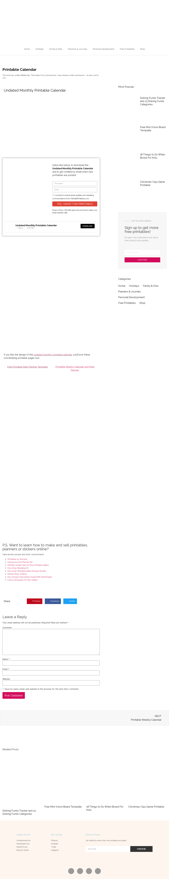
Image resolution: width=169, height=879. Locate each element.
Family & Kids (55, 49)
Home (27, 49)
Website (6, 679)
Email (5, 669)
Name (6, 659)
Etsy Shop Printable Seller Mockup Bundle (26, 571)
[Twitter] (89, 871)
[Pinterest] (71, 871)
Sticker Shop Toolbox (17, 574)
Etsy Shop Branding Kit (17, 568)
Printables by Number (17, 559)
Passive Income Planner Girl (20, 562)
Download (88, 226)
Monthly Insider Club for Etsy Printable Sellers (28, 565)
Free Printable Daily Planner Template (27, 366)
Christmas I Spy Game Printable (146, 806)
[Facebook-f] (80, 871)
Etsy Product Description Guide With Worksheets (29, 577)
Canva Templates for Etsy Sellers (22, 580)
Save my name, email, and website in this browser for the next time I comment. (42, 689)
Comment (7, 628)
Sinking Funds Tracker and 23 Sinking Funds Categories (152, 101)
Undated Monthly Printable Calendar (36, 225)
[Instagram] (98, 871)
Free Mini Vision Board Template (63, 806)
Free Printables (127, 49)
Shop (142, 49)
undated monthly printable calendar (53, 354)
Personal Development (103, 49)
